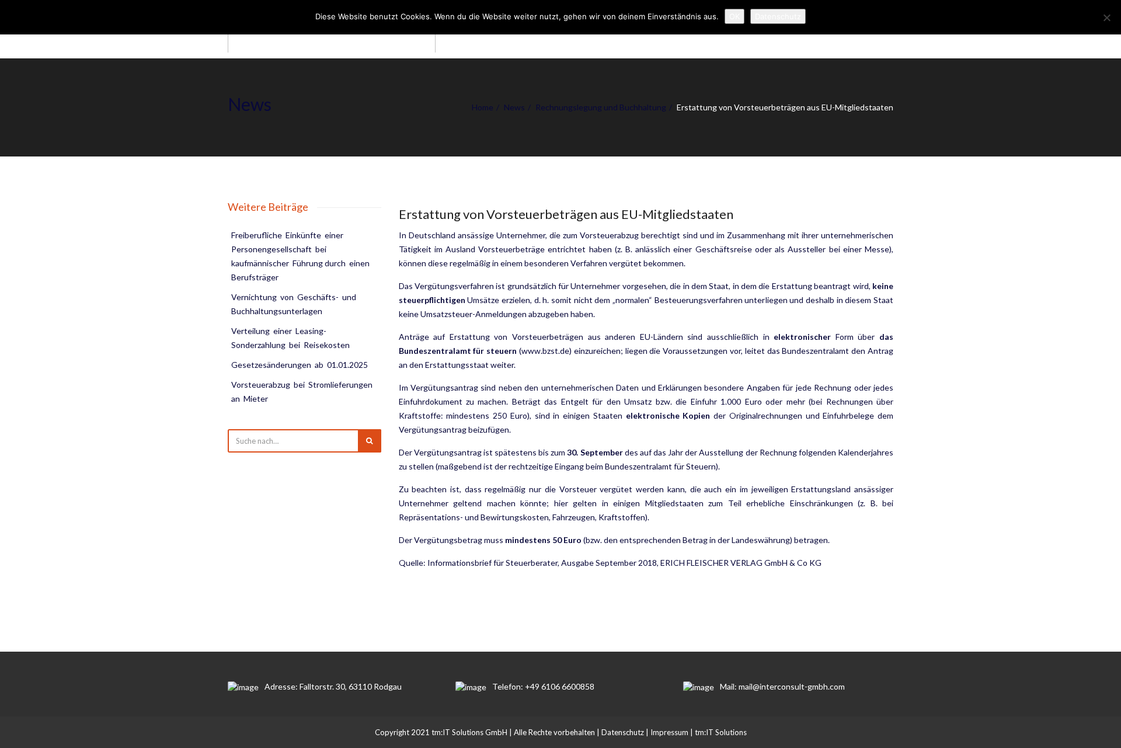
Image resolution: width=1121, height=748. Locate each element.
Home (482, 107)
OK (734, 16)
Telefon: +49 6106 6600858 (543, 686)
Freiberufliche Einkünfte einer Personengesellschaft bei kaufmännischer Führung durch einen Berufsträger (301, 256)
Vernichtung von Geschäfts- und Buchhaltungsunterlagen (294, 304)
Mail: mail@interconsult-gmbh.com (782, 686)
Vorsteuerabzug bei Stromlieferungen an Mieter (302, 391)
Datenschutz (622, 732)
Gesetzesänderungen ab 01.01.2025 (299, 365)
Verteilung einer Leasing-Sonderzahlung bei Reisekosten (290, 338)
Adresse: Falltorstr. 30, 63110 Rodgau (333, 686)
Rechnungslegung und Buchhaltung (600, 107)
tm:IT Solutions (721, 732)
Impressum (669, 732)
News (514, 107)
